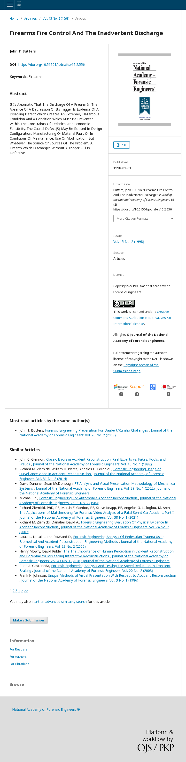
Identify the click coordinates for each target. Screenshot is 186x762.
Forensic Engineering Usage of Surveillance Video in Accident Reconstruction (90, 471)
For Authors (18, 656)
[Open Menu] (10, 5)
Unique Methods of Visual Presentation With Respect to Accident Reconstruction (112, 575)
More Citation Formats (132, 218)
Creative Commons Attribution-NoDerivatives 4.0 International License (142, 317)
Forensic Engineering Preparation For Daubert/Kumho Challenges (97, 430)
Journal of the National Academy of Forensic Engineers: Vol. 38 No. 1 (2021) (78, 517)
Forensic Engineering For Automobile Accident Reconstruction (88, 498)
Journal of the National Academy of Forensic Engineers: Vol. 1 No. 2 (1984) (97, 500)
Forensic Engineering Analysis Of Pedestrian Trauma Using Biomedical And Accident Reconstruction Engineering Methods (91, 539)
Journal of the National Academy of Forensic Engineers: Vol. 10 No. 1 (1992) (92, 464)
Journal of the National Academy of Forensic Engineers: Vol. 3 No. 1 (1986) (79, 580)
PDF (123, 145)
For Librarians (19, 664)
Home (14, 18)
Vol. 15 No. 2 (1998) (56, 18)
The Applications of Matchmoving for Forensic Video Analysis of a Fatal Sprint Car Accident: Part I (97, 512)
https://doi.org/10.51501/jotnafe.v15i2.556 (51, 64)
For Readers (18, 649)
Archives (30, 18)
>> (26, 590)
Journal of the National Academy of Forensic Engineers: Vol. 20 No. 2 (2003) (95, 432)
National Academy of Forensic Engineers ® (46, 709)
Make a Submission (28, 620)
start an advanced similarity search (59, 601)
